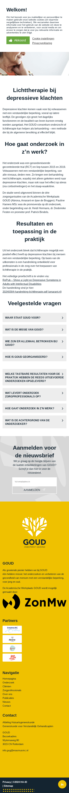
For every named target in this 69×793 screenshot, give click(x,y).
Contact (7, 705)
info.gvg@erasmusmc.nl (15, 750)
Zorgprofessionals (12, 690)
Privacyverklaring (42, 43)
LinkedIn (62, 784)
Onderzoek (8, 682)
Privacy (7, 782)
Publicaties (8, 698)
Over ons (7, 694)
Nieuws (6, 701)
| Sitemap (8, 785)
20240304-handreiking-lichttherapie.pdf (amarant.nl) (32, 291)
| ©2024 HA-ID (19, 782)
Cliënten (7, 686)
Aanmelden (32, 490)
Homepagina (9, 678)
